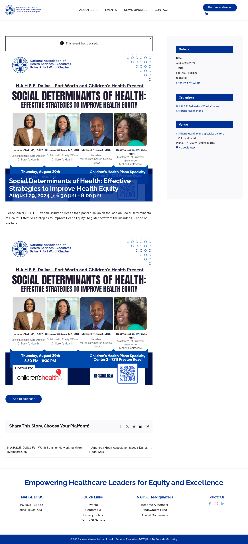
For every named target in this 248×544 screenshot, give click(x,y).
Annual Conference (155, 515)
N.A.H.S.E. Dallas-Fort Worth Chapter (197, 106)
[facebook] (209, 503)
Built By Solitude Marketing (162, 539)
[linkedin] (222, 503)
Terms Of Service (93, 520)
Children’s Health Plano (189, 110)
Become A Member (154, 505)
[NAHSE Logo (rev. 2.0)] (25, 6)
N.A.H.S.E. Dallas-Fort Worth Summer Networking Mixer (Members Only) (44, 449)
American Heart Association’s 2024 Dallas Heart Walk (118, 449)
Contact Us (93, 510)
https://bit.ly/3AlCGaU (189, 83)
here (14, 223)
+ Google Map (187, 147)
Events (93, 505)
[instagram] (216, 503)
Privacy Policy (93, 515)
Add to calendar (24, 399)
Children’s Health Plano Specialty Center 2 (200, 133)
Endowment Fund (155, 510)
